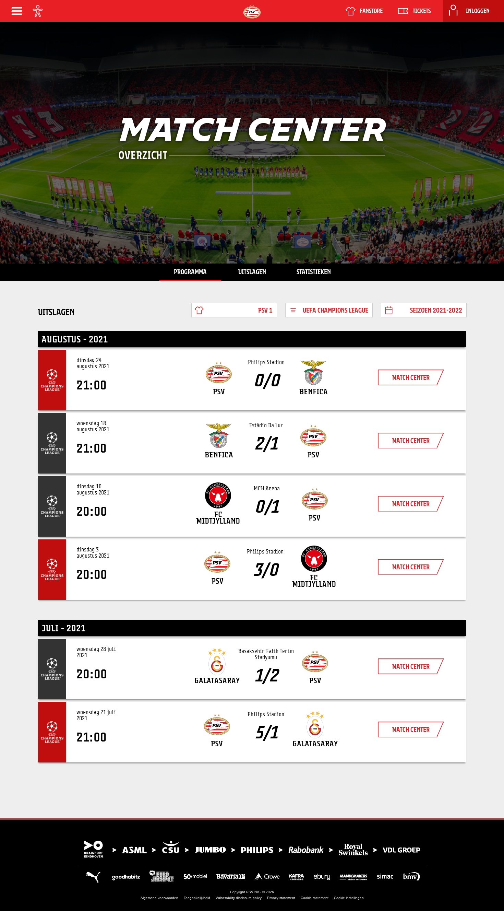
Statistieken (314, 272)
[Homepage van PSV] (252, 11)
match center (411, 377)
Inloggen (478, 11)
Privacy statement (281, 898)
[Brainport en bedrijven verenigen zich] (252, 849)
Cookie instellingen (349, 898)
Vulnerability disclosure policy (239, 898)
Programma (190, 272)
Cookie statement (314, 898)
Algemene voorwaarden (159, 898)
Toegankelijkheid (197, 898)
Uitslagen (252, 272)
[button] (17, 11)
